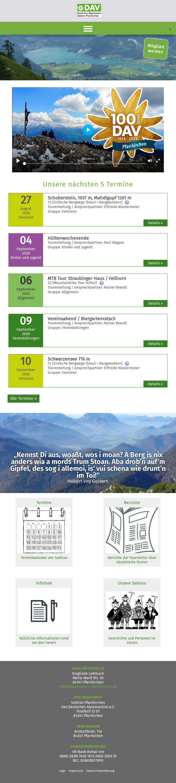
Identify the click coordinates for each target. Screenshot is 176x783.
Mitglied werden (156, 48)
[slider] (84, 163)
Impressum (76, 770)
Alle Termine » (23, 398)
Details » (155, 223)
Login (62, 770)
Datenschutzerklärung (100, 770)
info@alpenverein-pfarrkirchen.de (88, 686)
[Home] (89, 10)
